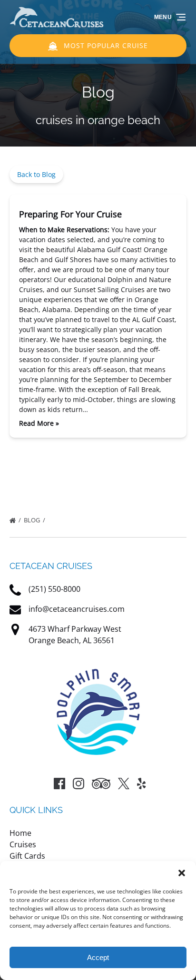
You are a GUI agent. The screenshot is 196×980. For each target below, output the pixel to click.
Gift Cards (27, 856)
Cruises (23, 844)
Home (20, 833)
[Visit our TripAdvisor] (101, 783)
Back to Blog (36, 174)
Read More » (39, 423)
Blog (32, 520)
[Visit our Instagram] (78, 783)
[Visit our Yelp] (141, 783)
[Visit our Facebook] (59, 783)
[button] (181, 873)
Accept (98, 957)
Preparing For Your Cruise (70, 214)
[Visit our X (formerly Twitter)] (123, 783)
